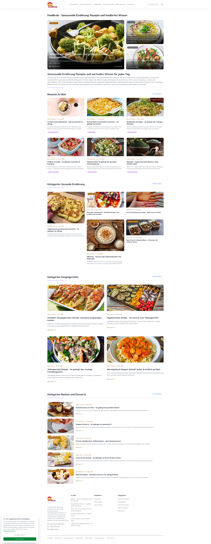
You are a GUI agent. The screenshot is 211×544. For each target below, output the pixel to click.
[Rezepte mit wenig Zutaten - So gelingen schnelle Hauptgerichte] (85, 44)
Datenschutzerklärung (9, 531)
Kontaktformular (79, 538)
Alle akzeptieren (19, 539)
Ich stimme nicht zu (20, 535)
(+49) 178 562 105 (54, 526)
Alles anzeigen (157, 94)
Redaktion (98, 495)
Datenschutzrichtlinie (68, 538)
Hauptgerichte (97, 4)
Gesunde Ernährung (108, 4)
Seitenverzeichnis (111, 538)
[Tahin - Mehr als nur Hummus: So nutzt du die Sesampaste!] (145, 32)
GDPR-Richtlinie (89, 538)
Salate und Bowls (120, 4)
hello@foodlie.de (54, 529)
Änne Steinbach (91, 119)
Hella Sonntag (51, 119)
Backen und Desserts (85, 4)
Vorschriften (50, 538)
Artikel (73, 495)
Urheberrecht (58, 538)
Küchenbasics (131, 4)
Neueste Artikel (74, 4)
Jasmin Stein (90, 209)
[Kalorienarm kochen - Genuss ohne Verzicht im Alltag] (145, 57)
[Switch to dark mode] (162, 4)
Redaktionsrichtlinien (100, 538)
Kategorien (122, 495)
